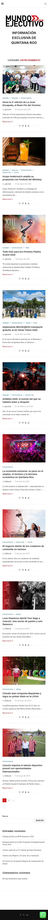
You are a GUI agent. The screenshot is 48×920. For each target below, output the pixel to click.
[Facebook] (20, 915)
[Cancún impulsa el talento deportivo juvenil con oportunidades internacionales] (24, 743)
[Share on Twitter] (25, 126)
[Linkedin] (27, 915)
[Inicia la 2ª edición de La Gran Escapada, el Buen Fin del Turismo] (24, 79)
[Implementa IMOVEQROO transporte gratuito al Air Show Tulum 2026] (24, 304)
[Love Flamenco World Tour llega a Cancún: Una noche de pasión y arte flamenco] (24, 595)
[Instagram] (24, 915)
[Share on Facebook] (22, 126)
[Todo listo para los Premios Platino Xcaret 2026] (24, 229)
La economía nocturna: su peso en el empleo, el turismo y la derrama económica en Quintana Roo (23, 474)
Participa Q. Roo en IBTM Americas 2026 (18, 836)
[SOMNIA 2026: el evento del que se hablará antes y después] (24, 376)
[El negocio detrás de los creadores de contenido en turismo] (24, 523)
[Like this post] (20, 126)
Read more (7, 121)
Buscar (5, 816)
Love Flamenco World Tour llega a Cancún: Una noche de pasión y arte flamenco (22, 621)
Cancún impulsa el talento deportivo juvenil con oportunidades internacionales (22, 768)
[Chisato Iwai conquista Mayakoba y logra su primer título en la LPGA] (24, 670)
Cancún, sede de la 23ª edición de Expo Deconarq (22, 850)
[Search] (45, 3)
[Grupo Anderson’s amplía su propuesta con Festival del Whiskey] (24, 151)
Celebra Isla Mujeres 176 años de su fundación (21, 855)
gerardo (8, 109)
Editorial (8, 481)
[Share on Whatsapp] (28, 126)
